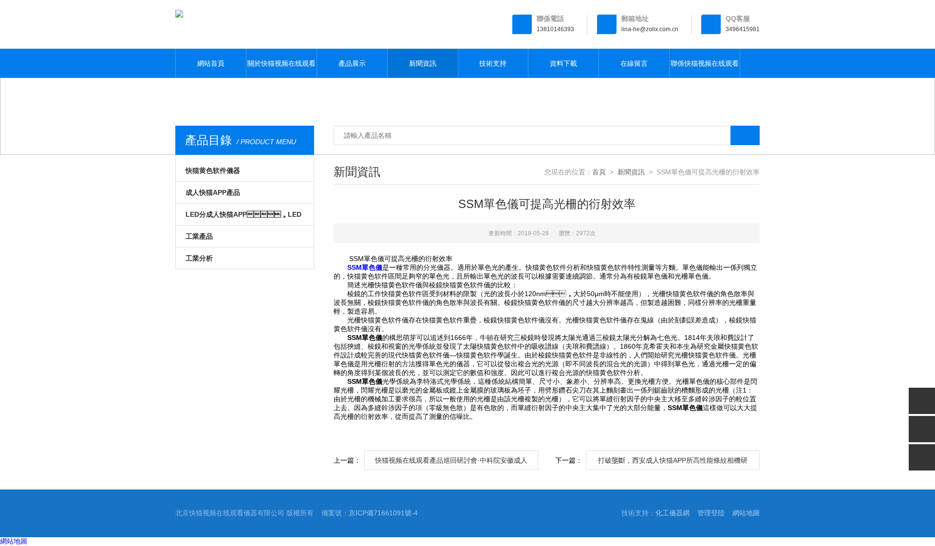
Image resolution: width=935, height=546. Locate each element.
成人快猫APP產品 (213, 192)
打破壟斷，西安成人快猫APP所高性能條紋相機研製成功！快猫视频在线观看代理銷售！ (673, 463)
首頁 (599, 172)
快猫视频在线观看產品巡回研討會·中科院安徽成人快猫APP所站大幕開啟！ (451, 463)
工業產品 (199, 236)
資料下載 (563, 63)
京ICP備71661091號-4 (383, 513)
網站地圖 (746, 513)
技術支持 (492, 63)
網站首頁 (210, 63)
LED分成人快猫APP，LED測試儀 (243, 217)
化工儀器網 (672, 513)
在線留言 (634, 63)
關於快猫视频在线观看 (281, 63)
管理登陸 (711, 513)
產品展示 (352, 63)
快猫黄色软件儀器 (213, 170)
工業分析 (199, 258)
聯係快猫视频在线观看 (705, 63)
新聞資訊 (422, 63)
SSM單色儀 (364, 267)
